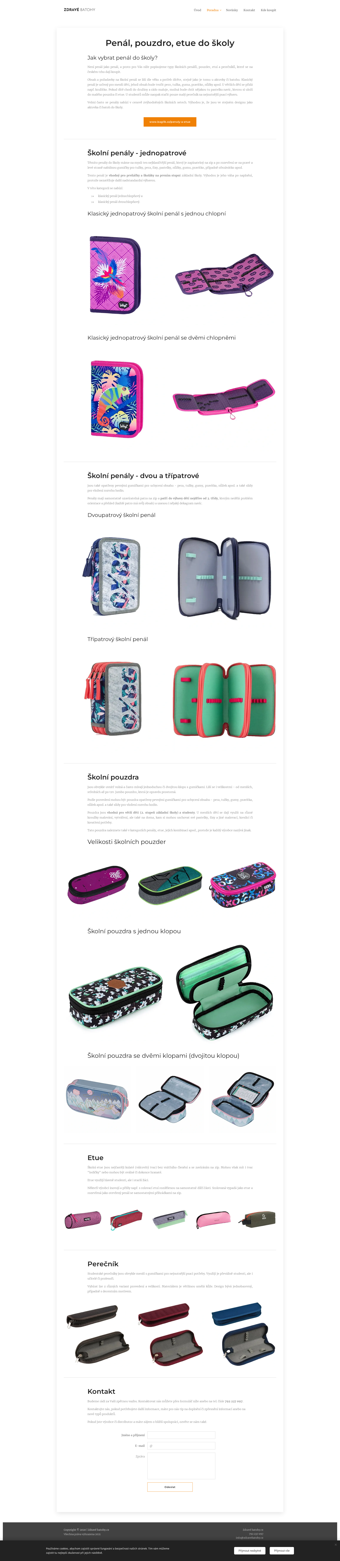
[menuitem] (198, 10)
